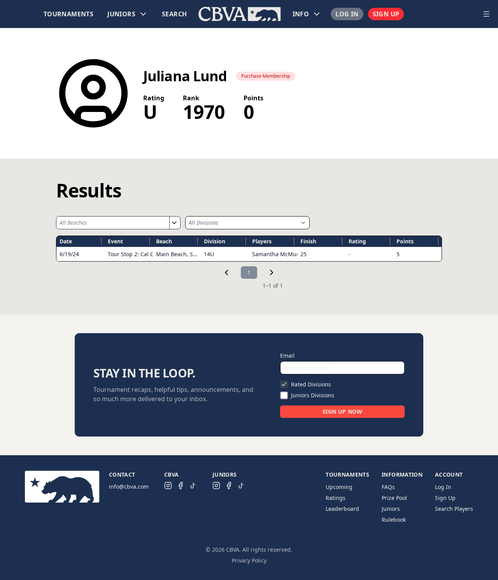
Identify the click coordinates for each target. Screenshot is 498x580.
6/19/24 (69, 254)
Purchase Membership (265, 76)
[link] (226, 272)
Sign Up (386, 14)
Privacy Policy (249, 560)
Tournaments (68, 14)
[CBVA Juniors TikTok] (241, 485)
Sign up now (342, 411)
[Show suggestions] (174, 223)
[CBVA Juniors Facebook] (229, 485)
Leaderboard (342, 508)
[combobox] (112, 223)
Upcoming (339, 487)
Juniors (391, 508)
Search (174, 14)
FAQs (388, 487)
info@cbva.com (129, 486)
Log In (346, 14)
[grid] (249, 248)
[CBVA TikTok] (193, 485)
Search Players (454, 508)
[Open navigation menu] (486, 14)
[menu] (240, 14)
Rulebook (394, 519)
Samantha (279, 254)
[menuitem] (68, 14)
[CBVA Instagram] (168, 485)
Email (287, 355)
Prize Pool (394, 497)
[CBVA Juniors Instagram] (216, 485)
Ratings (335, 497)
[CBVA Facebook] (180, 485)
